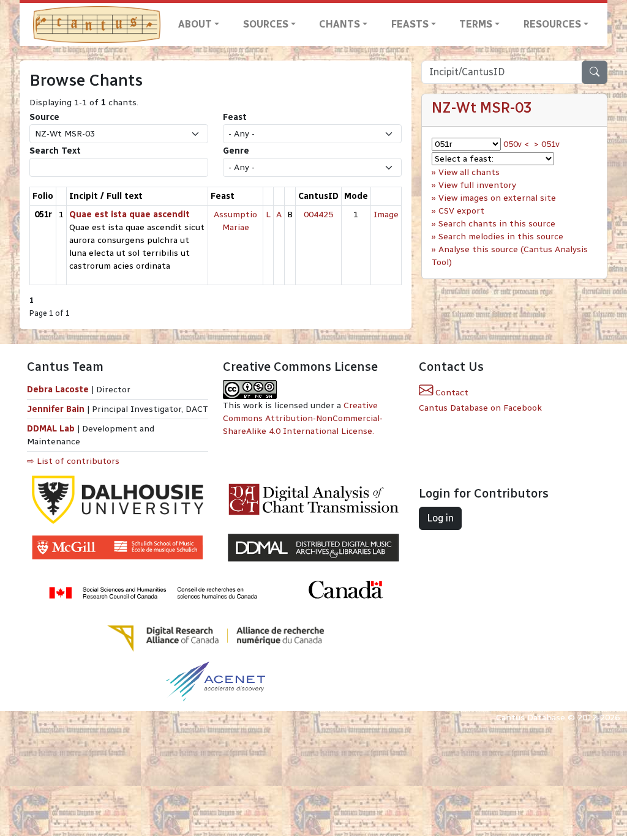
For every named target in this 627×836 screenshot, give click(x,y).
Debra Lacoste (58, 389)
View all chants (469, 172)
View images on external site (497, 198)
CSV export (461, 211)
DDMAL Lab (51, 429)
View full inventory (477, 185)
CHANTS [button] (339, 24)
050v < (516, 144)
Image (386, 214)
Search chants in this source (496, 223)
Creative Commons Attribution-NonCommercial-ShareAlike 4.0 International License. (303, 418)
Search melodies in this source (500, 236)
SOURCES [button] (265, 24)
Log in (440, 518)
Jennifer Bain (57, 409)
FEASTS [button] (410, 24)
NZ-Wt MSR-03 (482, 107)
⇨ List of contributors (73, 461)
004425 (318, 214)
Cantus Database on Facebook (480, 408)
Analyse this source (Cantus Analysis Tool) (510, 255)
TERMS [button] (475, 24)
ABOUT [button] (195, 24)
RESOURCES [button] (552, 24)
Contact (450, 392)
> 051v (547, 144)
